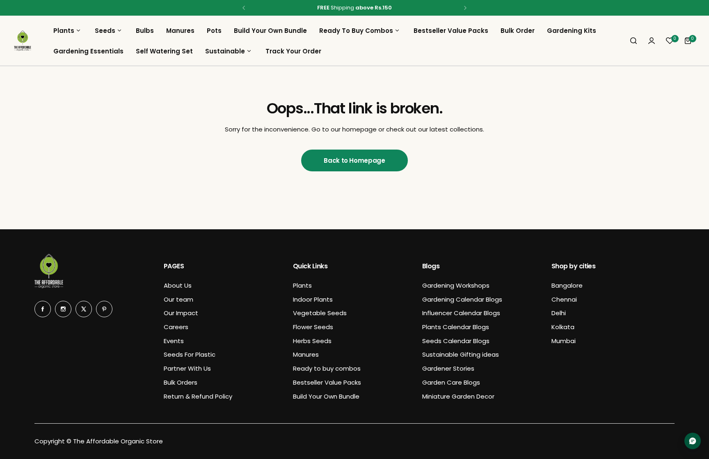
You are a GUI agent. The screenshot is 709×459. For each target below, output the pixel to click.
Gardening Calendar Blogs (462, 299)
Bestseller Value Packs (327, 382)
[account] (652, 41)
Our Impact (181, 313)
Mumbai (563, 341)
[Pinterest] (104, 309)
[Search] (633, 41)
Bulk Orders (180, 382)
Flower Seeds (313, 327)
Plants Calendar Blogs (455, 327)
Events (174, 341)
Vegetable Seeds (320, 313)
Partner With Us (187, 368)
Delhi (558, 313)
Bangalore (567, 285)
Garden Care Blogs (451, 382)
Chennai (564, 299)
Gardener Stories (448, 368)
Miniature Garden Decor (458, 396)
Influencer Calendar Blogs (461, 313)
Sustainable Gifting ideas (460, 354)
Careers (176, 327)
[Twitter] (83, 309)
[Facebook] (42, 309)
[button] (244, 8)
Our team (178, 299)
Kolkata (562, 327)
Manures (306, 354)
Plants (302, 285)
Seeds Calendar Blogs (455, 341)
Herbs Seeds (312, 341)
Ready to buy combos (327, 368)
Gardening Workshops (455, 285)
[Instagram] (63, 309)
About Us (178, 285)
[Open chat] (692, 441)
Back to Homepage (354, 160)
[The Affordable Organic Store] (22, 40)
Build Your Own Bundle (326, 396)
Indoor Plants (313, 299)
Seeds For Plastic (189, 354)
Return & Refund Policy (198, 396)
